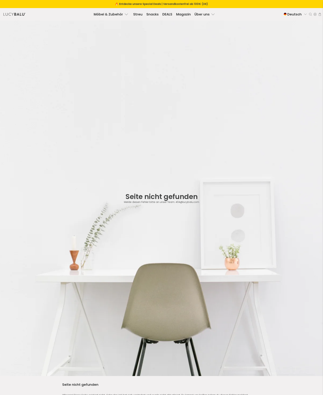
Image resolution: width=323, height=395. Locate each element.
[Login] (315, 14)
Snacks (152, 14)
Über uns (202, 14)
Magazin (183, 14)
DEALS (167, 14)
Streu (137, 14)
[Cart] (319, 14)
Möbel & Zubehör (108, 14)
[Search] (310, 14)
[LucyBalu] (14, 14)
